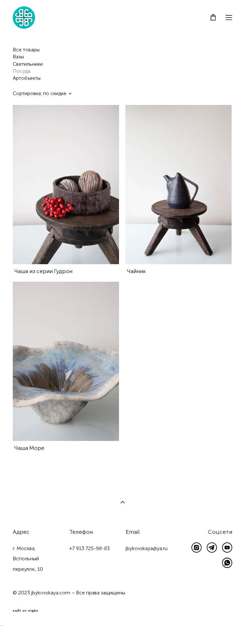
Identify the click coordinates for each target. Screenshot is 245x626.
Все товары (26, 50)
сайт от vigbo (25, 610)
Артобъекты (27, 78)
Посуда (21, 71)
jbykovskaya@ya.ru (146, 548)
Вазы (18, 57)
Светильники (28, 64)
